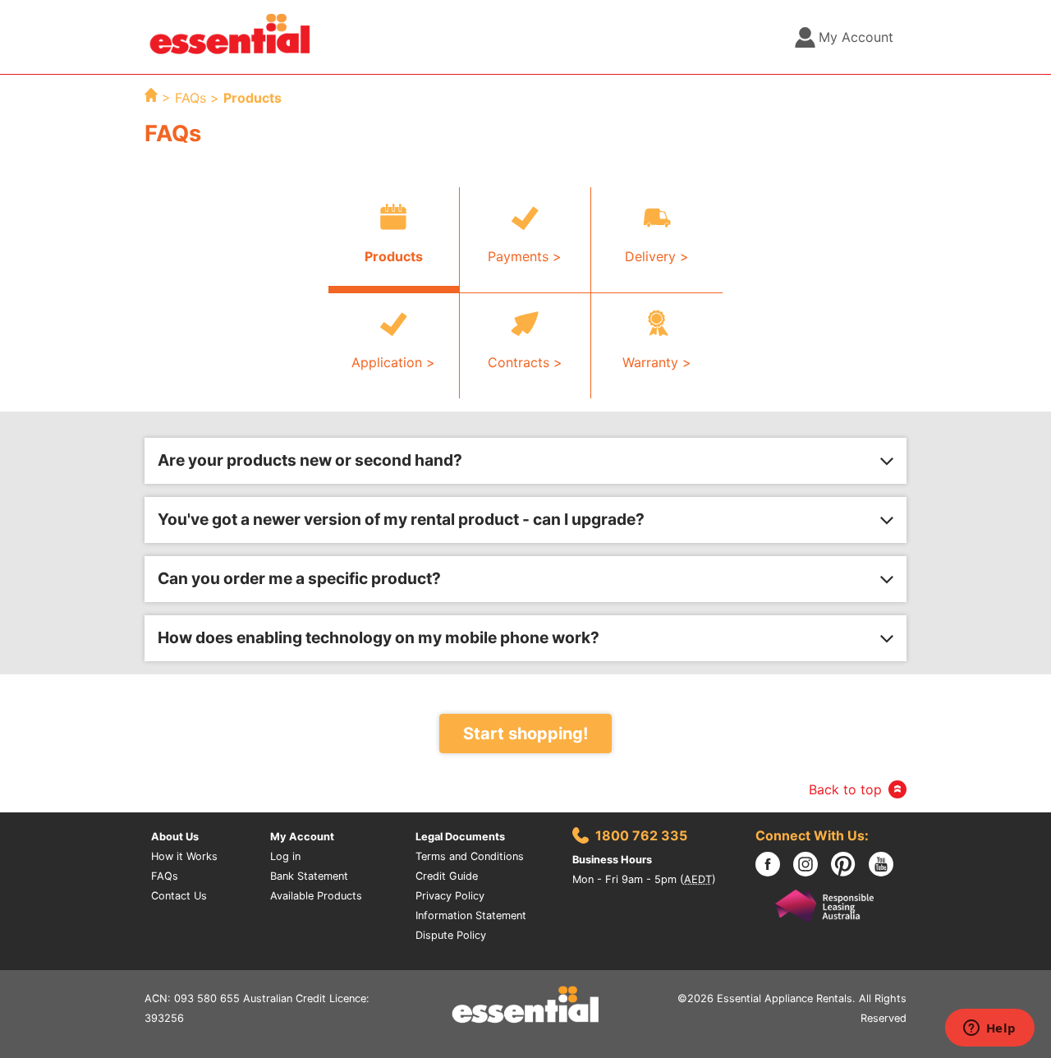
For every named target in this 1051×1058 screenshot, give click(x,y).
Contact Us (179, 896)
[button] (525, 461)
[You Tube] (887, 864)
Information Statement (470, 915)
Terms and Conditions (469, 856)
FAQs (192, 98)
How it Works (184, 856)
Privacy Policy (449, 896)
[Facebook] (774, 864)
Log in (285, 856)
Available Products (316, 896)
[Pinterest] (850, 864)
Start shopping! (525, 733)
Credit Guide (446, 876)
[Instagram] (812, 864)
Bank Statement (309, 876)
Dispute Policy (450, 935)
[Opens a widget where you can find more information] (989, 1029)
